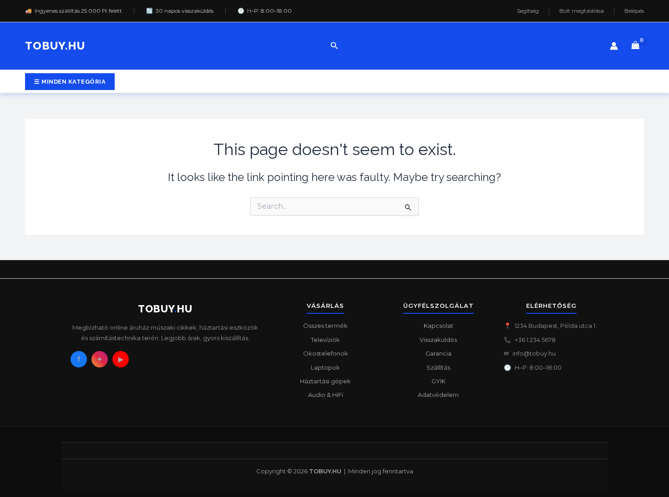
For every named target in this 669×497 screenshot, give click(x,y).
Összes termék (325, 325)
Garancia (438, 353)
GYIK (438, 381)
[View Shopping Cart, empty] (635, 46)
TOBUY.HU (55, 45)
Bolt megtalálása (581, 11)
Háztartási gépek (325, 381)
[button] (334, 46)
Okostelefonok (325, 353)
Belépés (634, 11)
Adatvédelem (438, 394)
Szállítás (438, 367)
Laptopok (325, 367)
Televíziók (325, 339)
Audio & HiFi (325, 394)
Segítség (528, 11)
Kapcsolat (438, 325)
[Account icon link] (614, 46)
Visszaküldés (438, 339)
